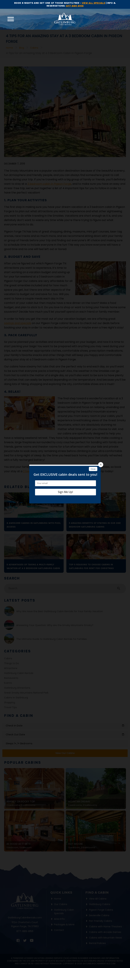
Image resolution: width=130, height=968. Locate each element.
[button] (10, 19)
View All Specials (93, 3)
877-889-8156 (75, 5)
